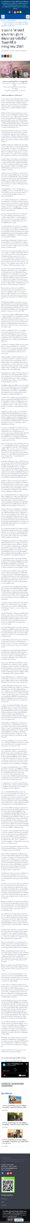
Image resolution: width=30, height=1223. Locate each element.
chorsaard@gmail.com (11, 1168)
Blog (2, 1202)
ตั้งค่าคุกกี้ (10, 1220)
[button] (24, 17)
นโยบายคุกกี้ (13, 1216)
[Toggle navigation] (28, 17)
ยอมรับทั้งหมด (18, 1220)
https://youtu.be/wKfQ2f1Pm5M (13, 1061)
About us (4, 1199)
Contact (3, 1205)
